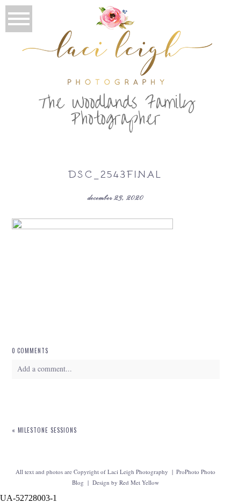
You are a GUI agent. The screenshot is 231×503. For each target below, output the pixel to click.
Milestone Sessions (47, 430)
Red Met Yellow (139, 482)
